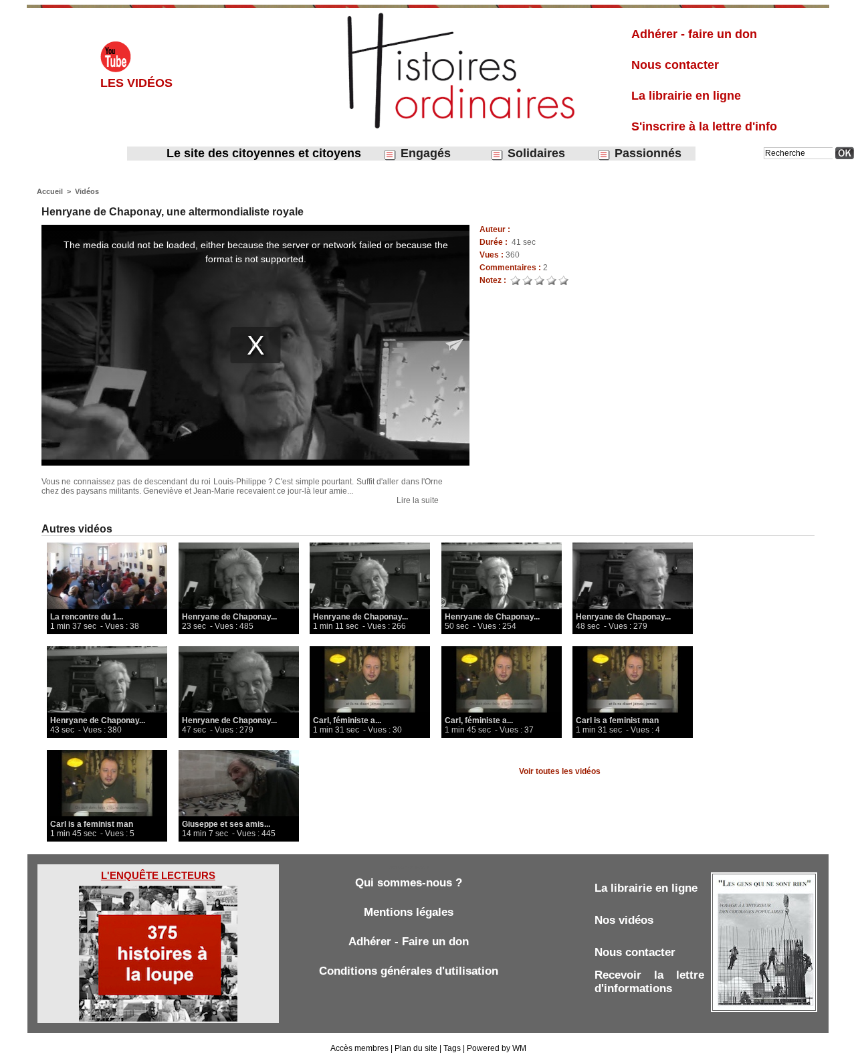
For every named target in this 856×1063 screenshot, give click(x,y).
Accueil (50, 191)
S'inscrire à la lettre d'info (704, 126)
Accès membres (359, 1048)
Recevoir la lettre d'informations (649, 982)
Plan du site (416, 1048)
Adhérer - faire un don (694, 34)
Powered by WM (496, 1048)
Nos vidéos (624, 920)
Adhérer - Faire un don (408, 941)
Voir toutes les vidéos (560, 771)
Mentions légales (408, 912)
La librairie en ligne (686, 95)
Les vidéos (136, 83)
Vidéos (87, 191)
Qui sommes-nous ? (408, 882)
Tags (452, 1048)
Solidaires (534, 153)
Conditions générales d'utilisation (408, 971)
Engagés (424, 153)
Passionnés (646, 153)
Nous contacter (675, 65)
